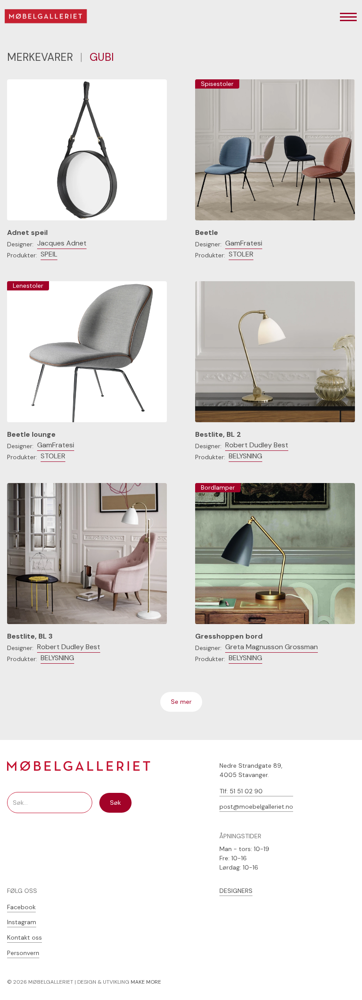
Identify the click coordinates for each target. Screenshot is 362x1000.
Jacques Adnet (62, 243)
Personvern (23, 953)
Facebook (21, 907)
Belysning (245, 456)
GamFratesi (243, 243)
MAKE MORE (146, 981)
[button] (348, 17)
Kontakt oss (24, 937)
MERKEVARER (40, 57)
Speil (49, 254)
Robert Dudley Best (256, 445)
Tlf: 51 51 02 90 (241, 791)
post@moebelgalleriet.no (256, 806)
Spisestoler (217, 84)
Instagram (21, 922)
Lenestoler (28, 286)
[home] (51, 18)
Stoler (241, 254)
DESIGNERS (236, 891)
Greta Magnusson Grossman (271, 646)
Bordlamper (218, 487)
